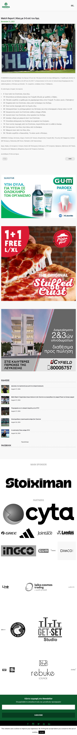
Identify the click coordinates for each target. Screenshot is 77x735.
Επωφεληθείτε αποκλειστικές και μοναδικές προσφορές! (38, 702)
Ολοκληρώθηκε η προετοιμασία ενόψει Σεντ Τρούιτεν (26, 419)
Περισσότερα (25, 442)
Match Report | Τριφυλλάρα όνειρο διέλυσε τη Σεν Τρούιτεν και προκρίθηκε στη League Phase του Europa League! (42, 397)
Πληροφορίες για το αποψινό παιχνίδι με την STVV (25, 408)
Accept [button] (42, 732)
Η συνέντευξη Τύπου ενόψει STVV (20, 430)
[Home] (6, 8)
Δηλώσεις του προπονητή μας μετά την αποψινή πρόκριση (27, 386)
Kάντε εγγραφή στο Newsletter (38, 698)
